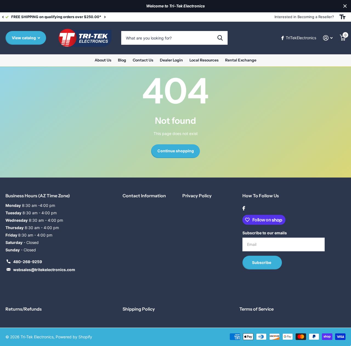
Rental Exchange (240, 60)
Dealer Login (171, 60)
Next (104, 17)
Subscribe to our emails (264, 232)
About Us (103, 60)
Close (345, 6)
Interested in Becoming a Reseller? (304, 17)
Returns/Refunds (23, 309)
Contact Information (144, 195)
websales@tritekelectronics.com (44, 269)
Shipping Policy (139, 309)
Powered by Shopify (74, 336)
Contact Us (143, 60)
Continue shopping (175, 150)
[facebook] (243, 208)
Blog (122, 60)
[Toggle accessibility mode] (342, 17)
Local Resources (204, 60)
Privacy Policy (197, 195)
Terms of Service (256, 309)
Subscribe (262, 262)
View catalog (24, 37)
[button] (2, 17)
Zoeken (220, 38)
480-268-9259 (27, 261)
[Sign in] (328, 38)
